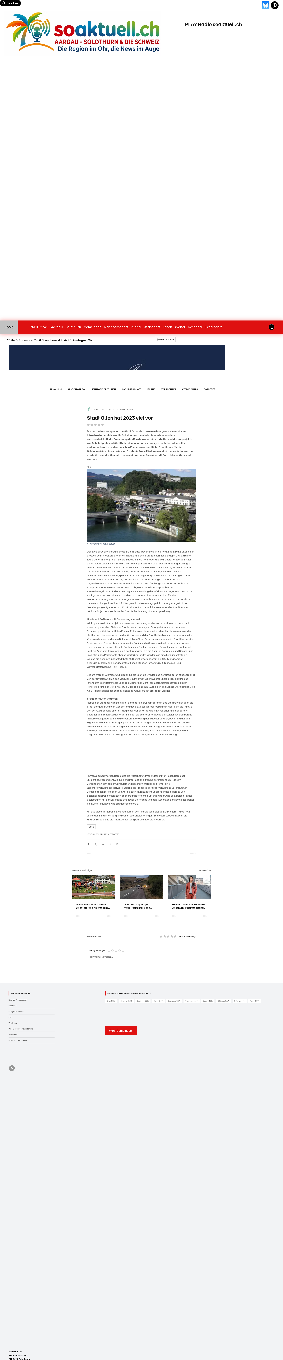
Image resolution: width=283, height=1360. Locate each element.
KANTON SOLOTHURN (104, 389)
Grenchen (175, 1001)
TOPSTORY (114, 834)
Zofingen (127, 1001)
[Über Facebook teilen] (88, 844)
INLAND (151, 389)
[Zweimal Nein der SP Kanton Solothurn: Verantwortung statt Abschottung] (189, 887)
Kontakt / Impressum (18, 1000)
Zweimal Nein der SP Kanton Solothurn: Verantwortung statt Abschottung (189, 906)
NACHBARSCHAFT (132, 389)
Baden (208, 1001)
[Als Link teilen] (110, 844)
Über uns (13, 1005)
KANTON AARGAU (77, 389)
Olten (91, 826)
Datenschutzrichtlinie (18, 1040)
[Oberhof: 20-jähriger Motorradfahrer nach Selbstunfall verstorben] (141, 887)
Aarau (159, 1001)
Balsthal (240, 1001)
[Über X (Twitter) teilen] (95, 844)
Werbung (13, 1023)
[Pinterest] (275, 5)
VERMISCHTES (190, 389)
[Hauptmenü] (271, 327)
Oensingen (192, 1001)
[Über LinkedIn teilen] (102, 844)
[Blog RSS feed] (12, 1068)
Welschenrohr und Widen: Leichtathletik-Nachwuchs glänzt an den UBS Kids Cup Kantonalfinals (92, 906)
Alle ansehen (205, 870)
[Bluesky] (265, 5)
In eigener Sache (16, 1011)
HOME (8, 327)
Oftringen (224, 1001)
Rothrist (255, 1001)
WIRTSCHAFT (168, 389)
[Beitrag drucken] (117, 844)
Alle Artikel (56, 389)
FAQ (10, 1017)
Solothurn (143, 1001)
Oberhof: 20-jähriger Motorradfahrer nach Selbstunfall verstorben (138, 906)
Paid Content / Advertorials (21, 1028)
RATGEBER (209, 389)
